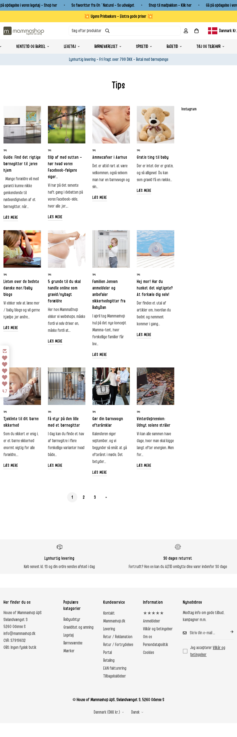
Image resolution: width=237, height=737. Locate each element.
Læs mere (10, 217)
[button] (196, 30)
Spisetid (142, 46)
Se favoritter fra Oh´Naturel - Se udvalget (103, 5)
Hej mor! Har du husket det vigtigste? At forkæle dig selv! (155, 288)
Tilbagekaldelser (114, 676)
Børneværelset (106, 46)
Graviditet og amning (78, 627)
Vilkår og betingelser (158, 629)
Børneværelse (72, 643)
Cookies (148, 652)
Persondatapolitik (155, 644)
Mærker (69, 651)
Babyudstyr (71, 619)
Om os (147, 636)
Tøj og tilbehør (208, 46)
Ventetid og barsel (30, 46)
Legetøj (70, 46)
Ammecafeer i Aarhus (109, 157)
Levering (109, 629)
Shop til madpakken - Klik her (170, 5)
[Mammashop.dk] (23, 30)
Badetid (172, 46)
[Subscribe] (228, 632)
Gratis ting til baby (153, 157)
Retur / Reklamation (117, 636)
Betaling (109, 660)
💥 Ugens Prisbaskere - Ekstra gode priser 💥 (118, 16)
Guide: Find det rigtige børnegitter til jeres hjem (22, 164)
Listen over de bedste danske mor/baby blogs (21, 288)
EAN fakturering (114, 668)
